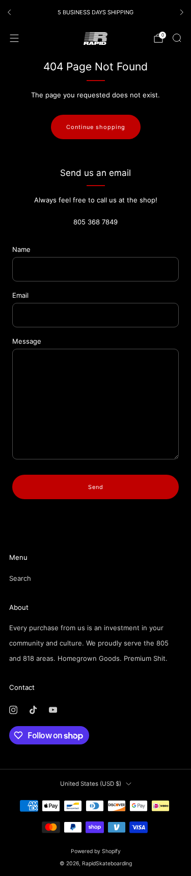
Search (20, 578)
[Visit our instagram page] (13, 710)
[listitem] (95, 12)
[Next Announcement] (182, 12)
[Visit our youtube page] (53, 710)
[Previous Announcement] (9, 12)
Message (26, 341)
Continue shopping (95, 127)
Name (21, 249)
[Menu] (14, 38)
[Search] (177, 38)
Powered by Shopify (96, 851)
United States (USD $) (90, 783)
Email (20, 295)
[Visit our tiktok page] (33, 710)
